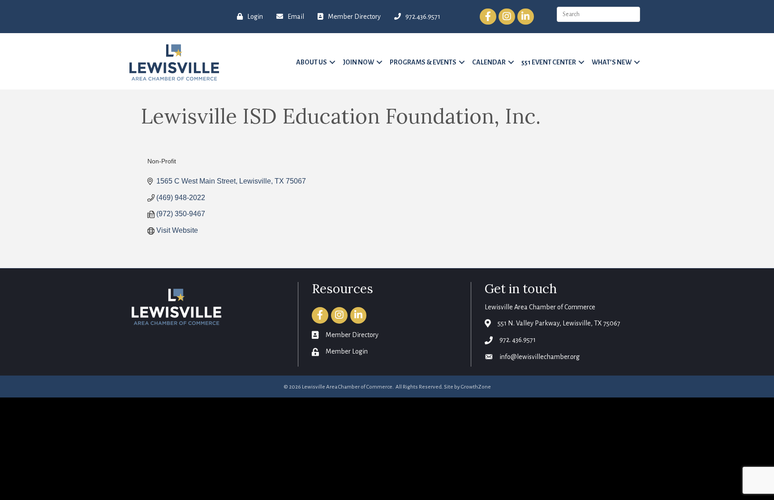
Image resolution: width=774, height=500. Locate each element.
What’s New (612, 62)
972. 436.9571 (517, 339)
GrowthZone (476, 387)
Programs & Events (423, 62)
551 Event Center (548, 62)
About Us (311, 62)
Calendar (489, 62)
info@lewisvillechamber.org (539, 356)
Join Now (358, 62)
